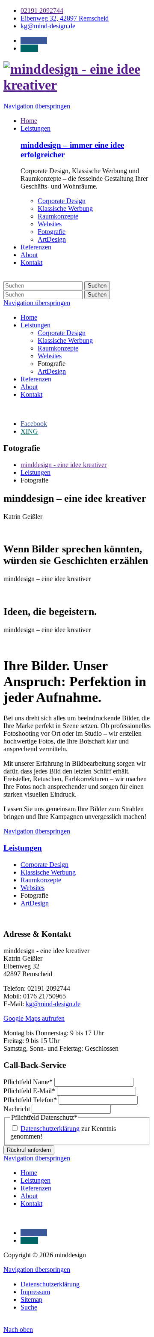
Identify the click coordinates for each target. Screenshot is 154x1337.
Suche (29, 1307)
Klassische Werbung (65, 208)
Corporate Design (62, 200)
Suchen (97, 285)
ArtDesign (52, 239)
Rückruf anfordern (29, 1150)
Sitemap (31, 1299)
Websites (50, 224)
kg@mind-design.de (53, 1003)
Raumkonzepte (58, 216)
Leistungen (35, 128)
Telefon (30, 1099)
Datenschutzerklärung (50, 1128)
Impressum (35, 1291)
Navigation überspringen (36, 106)
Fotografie (51, 231)
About (29, 254)
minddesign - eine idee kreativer (64, 464)
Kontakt (31, 262)
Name (28, 1081)
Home (29, 120)
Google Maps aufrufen (34, 1018)
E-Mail (29, 1090)
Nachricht (17, 1108)
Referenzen (36, 247)
